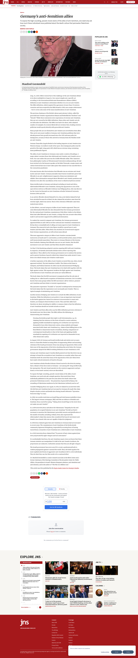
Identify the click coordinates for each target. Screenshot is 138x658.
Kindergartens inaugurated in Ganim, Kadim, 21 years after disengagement (30, 599)
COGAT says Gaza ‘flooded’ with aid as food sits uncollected (32, 605)
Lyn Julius (106, 595)
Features (67, 2)
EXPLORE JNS (30, 556)
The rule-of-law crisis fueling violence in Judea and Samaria (105, 579)
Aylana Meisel (99, 582)
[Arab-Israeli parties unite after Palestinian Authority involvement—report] (81, 567)
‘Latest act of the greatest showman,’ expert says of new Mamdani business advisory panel (56, 603)
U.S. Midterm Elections (37, 6)
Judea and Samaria (55, 6)
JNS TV (43, 2)
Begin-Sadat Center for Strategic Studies (66, 468)
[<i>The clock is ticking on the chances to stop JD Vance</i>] (114, 43)
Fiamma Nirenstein (108, 605)
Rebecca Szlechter (74, 606)
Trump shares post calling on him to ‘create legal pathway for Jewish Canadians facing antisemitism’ (31, 575)
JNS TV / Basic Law (99, 576)
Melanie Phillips (98, 53)
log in (52, 531)
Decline (128, 652)
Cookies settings (105, 652)
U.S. (18, 2)
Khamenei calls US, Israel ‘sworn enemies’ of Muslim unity (55, 578)
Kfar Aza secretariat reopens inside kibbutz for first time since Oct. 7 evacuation (31, 582)
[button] (26, 32)
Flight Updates (47, 6)
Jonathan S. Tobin (99, 45)
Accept (116, 652)
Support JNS (130, 2)
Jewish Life (50, 2)
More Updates (25, 607)
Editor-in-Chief (74, 6)
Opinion (37, 2)
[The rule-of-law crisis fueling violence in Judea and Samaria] (107, 570)
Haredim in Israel (63, 6)
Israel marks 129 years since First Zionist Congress (31, 587)
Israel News (72, 575)
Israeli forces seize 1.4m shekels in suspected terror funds (31, 593)
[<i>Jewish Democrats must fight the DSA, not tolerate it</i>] (114, 61)
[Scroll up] (38, 607)
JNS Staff (47, 581)
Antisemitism (59, 2)
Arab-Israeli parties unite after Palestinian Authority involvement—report (81, 579)
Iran (69, 6)
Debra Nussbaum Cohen (50, 606)
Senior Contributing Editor (109, 601)
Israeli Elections (28, 6)
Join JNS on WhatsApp (107, 76)
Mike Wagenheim (82, 606)
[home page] (5, 2)
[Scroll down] (40, 607)
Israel (12, 2)
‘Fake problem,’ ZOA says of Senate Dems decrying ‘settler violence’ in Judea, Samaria (31, 568)
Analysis (30, 2)
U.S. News (47, 599)
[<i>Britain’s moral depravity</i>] (114, 52)
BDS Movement (35, 477)
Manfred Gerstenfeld (27, 29)
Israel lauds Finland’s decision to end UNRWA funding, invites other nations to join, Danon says (81, 603)
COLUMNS (99, 585)
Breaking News (27, 562)
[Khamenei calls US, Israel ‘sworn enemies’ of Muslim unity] (56, 567)
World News (47, 575)
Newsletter (114, 2)
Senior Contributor (99, 49)
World (23, 2)
